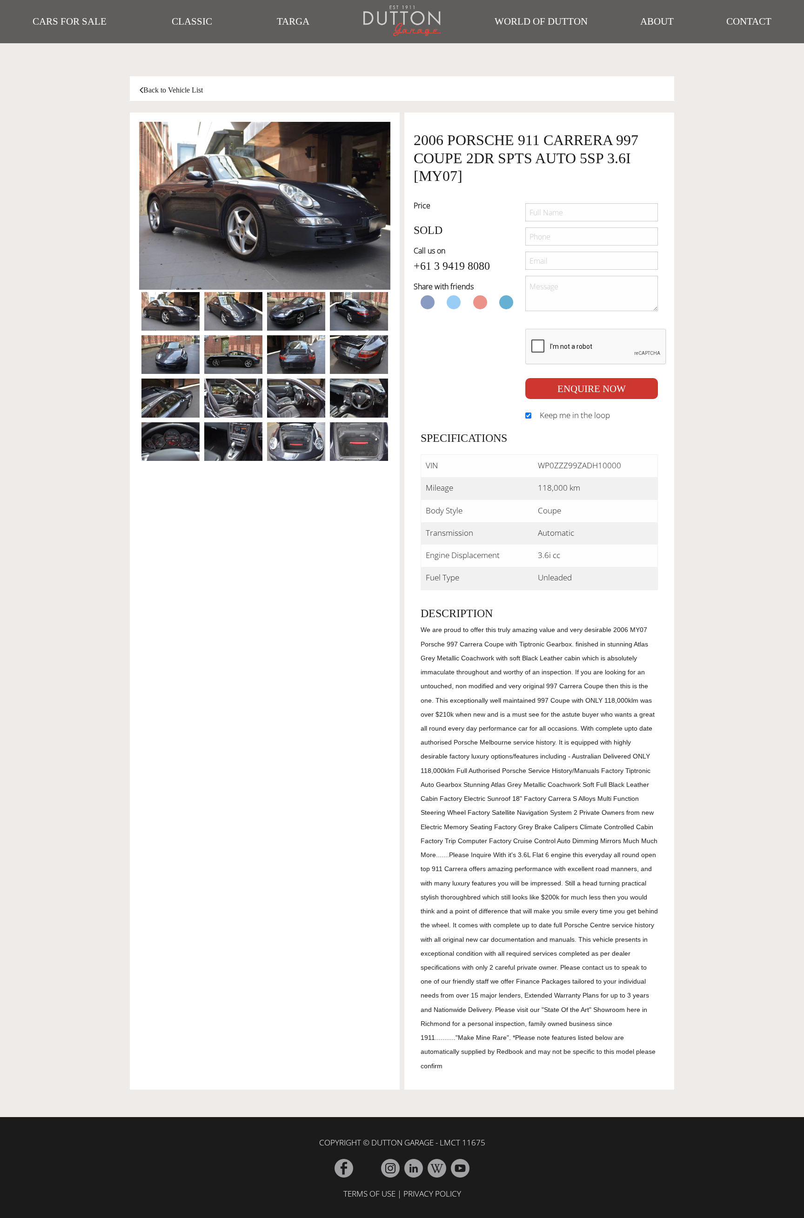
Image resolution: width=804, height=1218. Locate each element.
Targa (293, 21)
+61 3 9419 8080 (452, 266)
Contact (748, 21)
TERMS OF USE (369, 1193)
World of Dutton (541, 21)
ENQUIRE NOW (591, 388)
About (657, 21)
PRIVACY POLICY (432, 1193)
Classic (192, 21)
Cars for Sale (70, 21)
